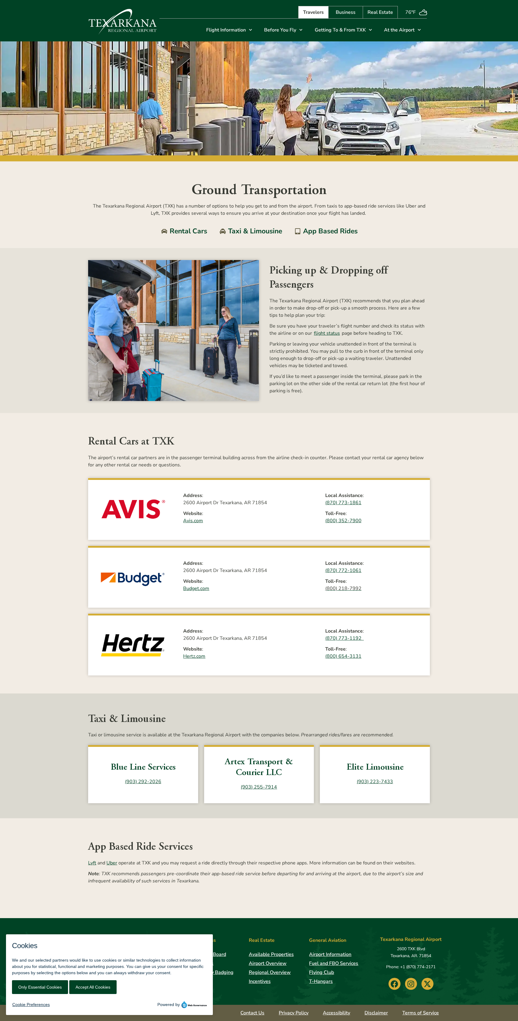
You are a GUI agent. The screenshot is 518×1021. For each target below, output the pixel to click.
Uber (111, 863)
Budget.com (196, 588)
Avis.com (193, 520)
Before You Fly (280, 30)
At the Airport (399, 30)
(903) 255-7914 (259, 787)
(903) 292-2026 (143, 781)
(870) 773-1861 (343, 502)
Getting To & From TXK (340, 30)
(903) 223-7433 (375, 781)
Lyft (92, 863)
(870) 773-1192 (344, 638)
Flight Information (226, 30)
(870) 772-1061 (343, 570)
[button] (394, 984)
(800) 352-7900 (343, 520)
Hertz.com (194, 656)
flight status (327, 333)
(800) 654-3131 (343, 656)
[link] (122, 20)
